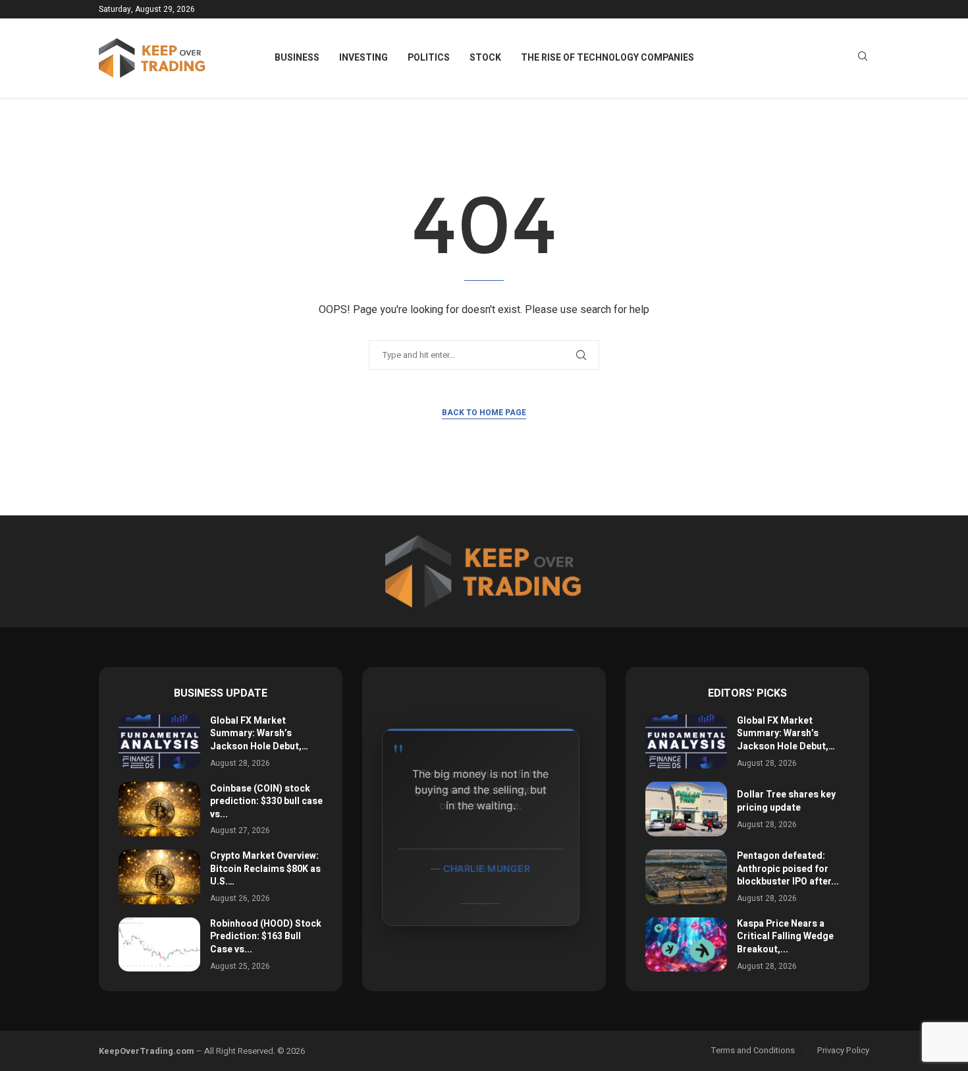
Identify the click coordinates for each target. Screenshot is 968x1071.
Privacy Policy (843, 1050)
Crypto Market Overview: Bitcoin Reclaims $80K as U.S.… (265, 868)
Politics (429, 58)
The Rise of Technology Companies (607, 58)
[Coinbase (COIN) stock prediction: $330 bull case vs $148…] (159, 809)
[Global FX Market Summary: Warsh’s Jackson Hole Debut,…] (159, 741)
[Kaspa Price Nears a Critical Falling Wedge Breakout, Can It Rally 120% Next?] (686, 944)
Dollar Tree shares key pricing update (786, 801)
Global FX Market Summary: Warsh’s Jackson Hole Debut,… (259, 733)
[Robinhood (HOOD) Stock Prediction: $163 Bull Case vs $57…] (159, 944)
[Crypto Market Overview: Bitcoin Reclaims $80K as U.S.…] (159, 877)
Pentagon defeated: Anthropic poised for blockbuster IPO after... (788, 868)
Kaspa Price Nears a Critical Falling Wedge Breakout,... (785, 936)
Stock (485, 58)
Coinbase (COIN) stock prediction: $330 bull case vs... (266, 801)
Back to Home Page (484, 413)
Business (297, 58)
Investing (363, 58)
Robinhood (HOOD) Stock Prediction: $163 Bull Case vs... (265, 936)
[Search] (862, 58)
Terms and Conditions (753, 1050)
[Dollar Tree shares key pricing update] (686, 809)
